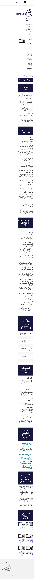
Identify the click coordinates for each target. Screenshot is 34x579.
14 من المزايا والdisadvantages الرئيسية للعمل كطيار (29, 552)
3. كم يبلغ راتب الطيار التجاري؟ (26, 458)
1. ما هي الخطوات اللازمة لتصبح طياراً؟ (27, 443)
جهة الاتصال (24, 567)
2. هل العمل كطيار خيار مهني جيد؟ (25, 454)
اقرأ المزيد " (31, 554)
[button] (16, 2)
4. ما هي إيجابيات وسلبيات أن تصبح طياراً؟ (26, 462)
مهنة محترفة (27, 76)
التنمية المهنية (31, 76)
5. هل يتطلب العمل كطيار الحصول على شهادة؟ (26, 467)
